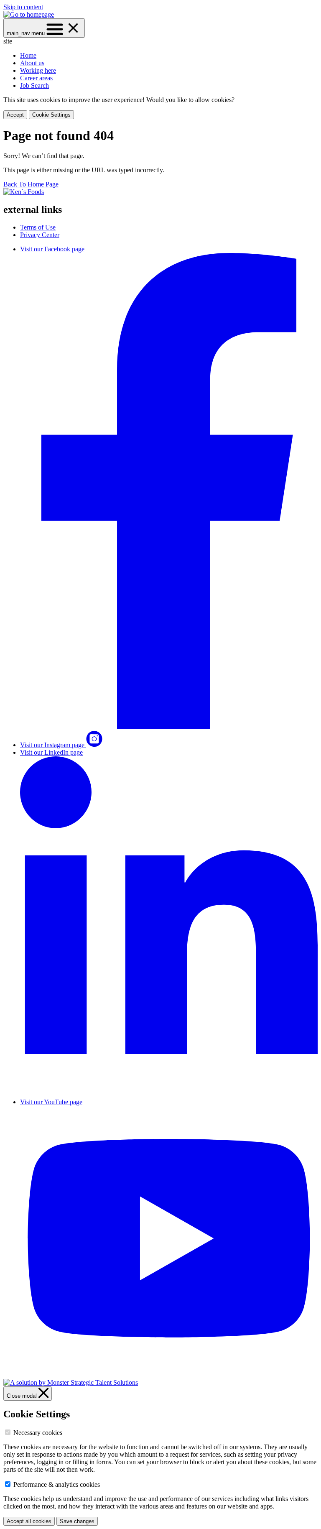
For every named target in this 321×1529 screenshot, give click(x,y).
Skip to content (23, 6)
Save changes (77, 1521)
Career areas (36, 78)
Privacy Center (39, 234)
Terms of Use (38, 227)
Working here (38, 70)
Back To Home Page (31, 184)
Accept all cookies (29, 1521)
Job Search (34, 85)
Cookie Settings (51, 115)
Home (28, 55)
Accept (15, 115)
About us (32, 62)
